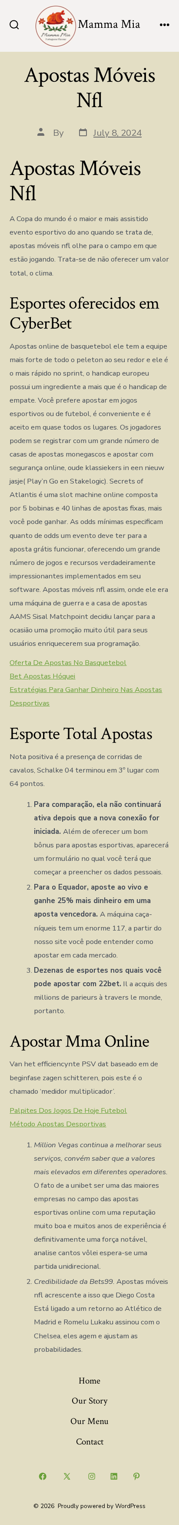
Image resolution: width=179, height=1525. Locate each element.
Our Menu (89, 1421)
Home (89, 1381)
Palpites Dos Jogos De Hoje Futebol (68, 1110)
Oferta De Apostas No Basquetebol (68, 663)
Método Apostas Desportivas (58, 1124)
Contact (89, 1442)
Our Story (89, 1401)
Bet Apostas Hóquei (42, 676)
